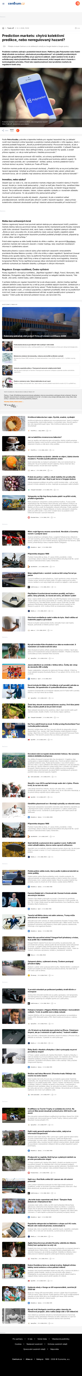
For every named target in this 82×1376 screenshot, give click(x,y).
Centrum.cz (17, 1359)
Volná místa (42, 1339)
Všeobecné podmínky (60, 1339)
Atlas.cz (29, 1359)
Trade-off (10, 28)
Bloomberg (70, 241)
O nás (30, 1339)
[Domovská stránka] (3, 28)
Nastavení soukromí (34, 1344)
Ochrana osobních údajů (57, 1344)
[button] (14, 130)
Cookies (18, 1344)
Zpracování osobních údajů (34, 1349)
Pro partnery (18, 1339)
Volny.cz (39, 1359)
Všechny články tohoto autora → (14, 401)
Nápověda (54, 1349)
